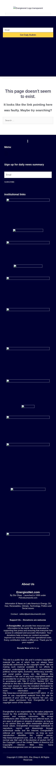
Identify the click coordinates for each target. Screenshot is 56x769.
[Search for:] (28, 120)
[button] (28, 22)
